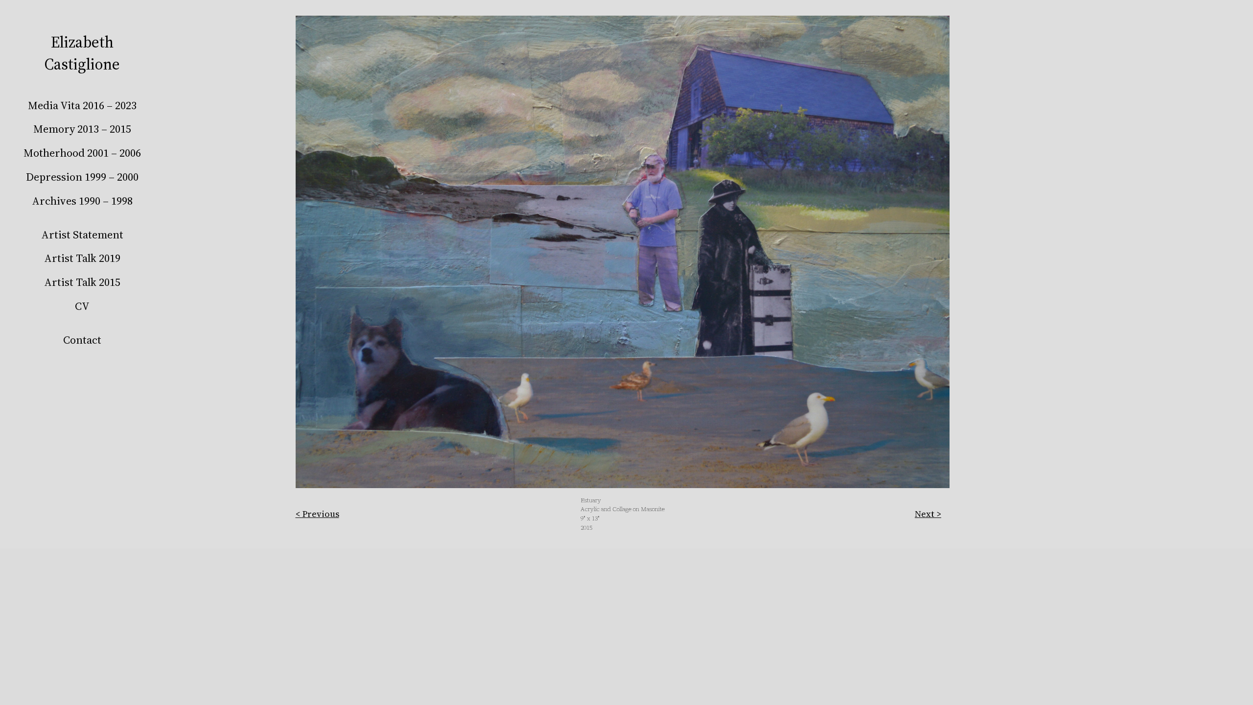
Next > (928, 514)
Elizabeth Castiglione (82, 53)
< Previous (317, 514)
